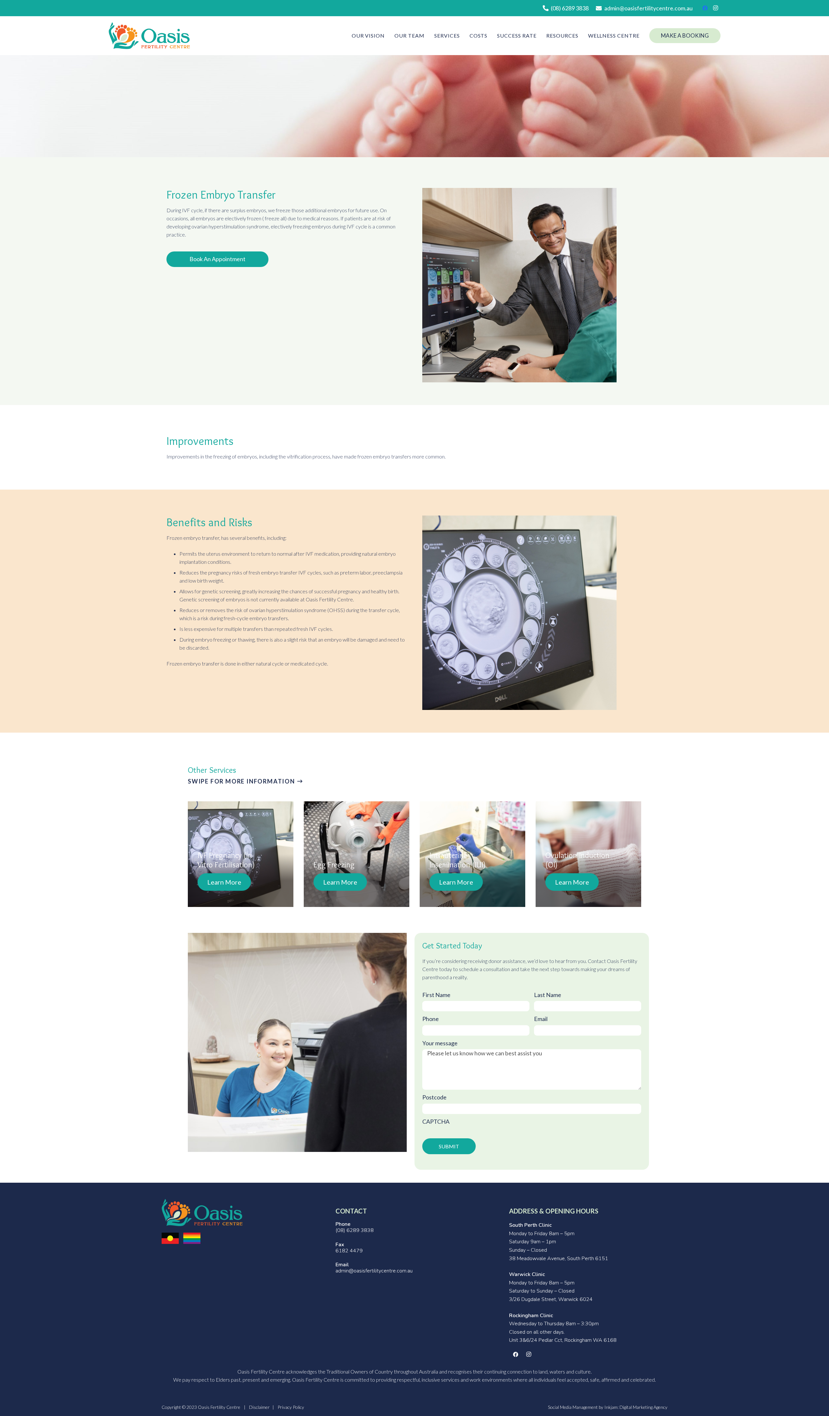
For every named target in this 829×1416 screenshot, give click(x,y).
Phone (430, 1019)
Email (541, 1019)
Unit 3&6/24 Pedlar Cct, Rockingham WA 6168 (563, 1340)
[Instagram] (715, 8)
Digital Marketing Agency (643, 1407)
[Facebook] (705, 8)
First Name (436, 995)
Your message (440, 1043)
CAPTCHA (435, 1121)
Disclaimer (259, 1407)
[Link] (149, 36)
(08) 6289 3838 (354, 1230)
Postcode (434, 1097)
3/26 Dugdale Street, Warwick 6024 (551, 1299)
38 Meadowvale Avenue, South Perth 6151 (558, 1258)
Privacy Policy (291, 1407)
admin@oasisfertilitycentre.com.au (374, 1270)
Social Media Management (573, 1407)
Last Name (547, 995)
